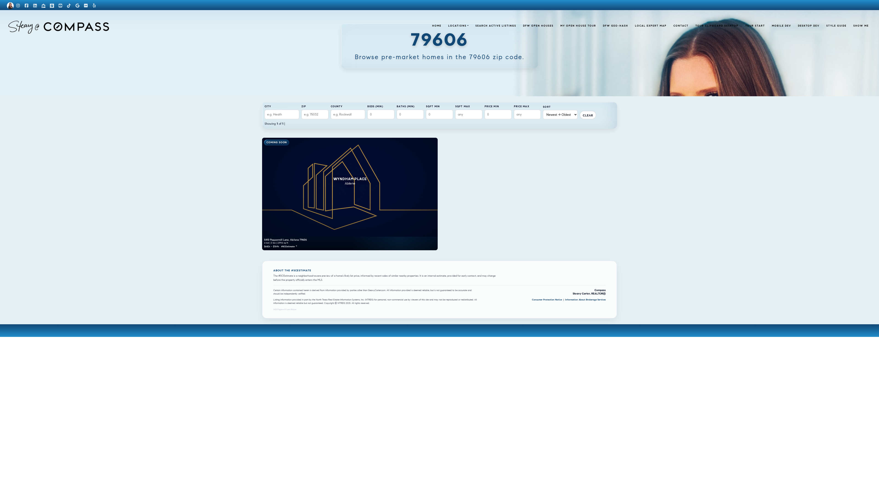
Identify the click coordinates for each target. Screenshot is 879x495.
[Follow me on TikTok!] (68, 5)
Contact (681, 25)
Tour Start (755, 25)
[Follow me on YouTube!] (60, 5)
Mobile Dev (781, 25)
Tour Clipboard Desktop (716, 25)
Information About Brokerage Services (585, 299)
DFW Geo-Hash (615, 25)
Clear (588, 115)
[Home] (10, 5)
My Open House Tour (578, 25)
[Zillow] (43, 5)
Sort (547, 106)
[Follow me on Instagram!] (18, 5)
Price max (521, 106)
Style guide (836, 25)
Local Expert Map (651, 25)
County (337, 106)
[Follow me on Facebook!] (26, 5)
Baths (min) (406, 106)
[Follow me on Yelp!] (94, 5)
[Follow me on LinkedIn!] (35, 5)
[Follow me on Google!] (77, 5)
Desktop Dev (808, 25)
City (268, 106)
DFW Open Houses (538, 25)
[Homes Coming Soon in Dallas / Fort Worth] (42, 24)
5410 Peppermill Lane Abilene (284, 309)
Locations (457, 25)
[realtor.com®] (51, 5)
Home (436, 25)
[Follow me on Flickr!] (85, 5)
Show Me (861, 25)
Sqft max (462, 106)
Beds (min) (375, 106)
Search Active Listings (495, 25)
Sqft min (433, 106)
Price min (492, 106)
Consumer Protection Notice (547, 299)
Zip (303, 106)
